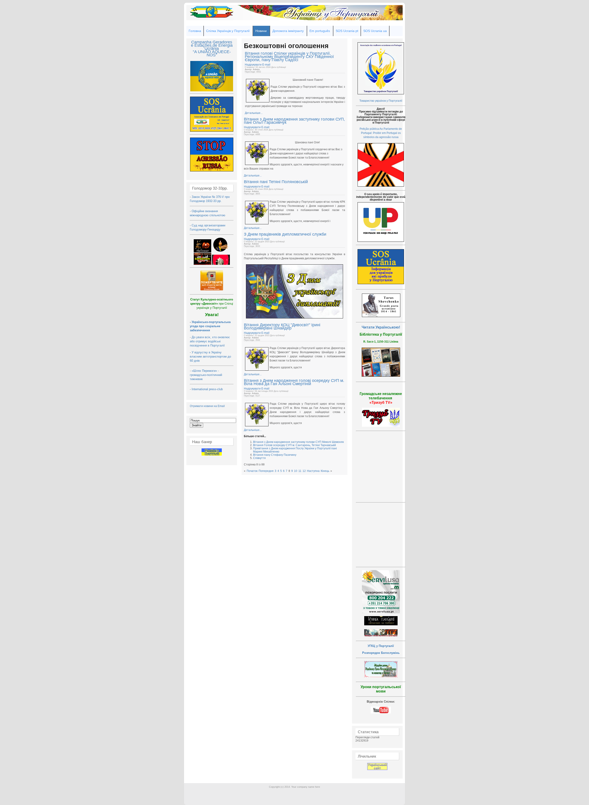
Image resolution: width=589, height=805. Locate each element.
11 (299, 471)
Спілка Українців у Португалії (228, 31)
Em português (319, 31)
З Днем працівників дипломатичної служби (285, 234)
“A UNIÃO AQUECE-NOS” (212, 53)
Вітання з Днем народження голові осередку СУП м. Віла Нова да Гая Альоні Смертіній (294, 382)
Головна (195, 31)
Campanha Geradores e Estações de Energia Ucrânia (212, 45)
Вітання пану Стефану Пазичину (274, 454)
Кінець (325, 471)
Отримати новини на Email (207, 406)
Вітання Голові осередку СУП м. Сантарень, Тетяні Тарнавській (294, 445)
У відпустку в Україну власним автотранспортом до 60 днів (210, 356)
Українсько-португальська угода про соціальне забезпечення (210, 326)
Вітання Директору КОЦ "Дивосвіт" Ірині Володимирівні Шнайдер (282, 326)
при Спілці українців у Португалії (211, 303)
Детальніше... (254, 113)
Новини (261, 31)
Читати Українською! (381, 327)
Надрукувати (253, 64)
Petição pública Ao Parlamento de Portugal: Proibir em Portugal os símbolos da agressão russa (381, 133)
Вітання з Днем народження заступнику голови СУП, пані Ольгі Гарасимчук (294, 121)
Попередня (266, 471)
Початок (252, 471)
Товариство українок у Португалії (380, 100)
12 (304, 471)
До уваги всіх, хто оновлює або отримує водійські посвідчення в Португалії (210, 341)
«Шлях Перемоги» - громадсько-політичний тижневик (206, 375)
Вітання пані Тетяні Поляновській (276, 181)
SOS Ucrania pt (347, 31)
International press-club (208, 389)
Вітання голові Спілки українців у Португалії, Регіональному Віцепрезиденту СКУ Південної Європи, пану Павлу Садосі (289, 56)
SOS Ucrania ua (375, 31)
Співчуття (259, 458)
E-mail (266, 64)
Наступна (313, 471)
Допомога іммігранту (288, 31)
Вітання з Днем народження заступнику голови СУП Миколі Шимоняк (298, 442)
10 (295, 471)
